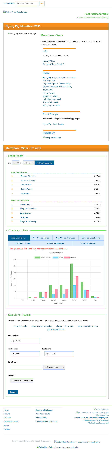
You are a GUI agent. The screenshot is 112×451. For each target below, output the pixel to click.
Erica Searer (25, 213)
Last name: (46, 349)
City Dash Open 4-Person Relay (56, 84)
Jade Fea (24, 217)
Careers (7, 429)
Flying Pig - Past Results (53, 124)
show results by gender (88, 326)
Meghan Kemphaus (28, 208)
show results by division (42, 326)
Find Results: (9, 3)
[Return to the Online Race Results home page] (15, 12)
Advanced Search (11, 422)
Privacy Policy (41, 418)
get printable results (55, 330)
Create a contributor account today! (93, 17)
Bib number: (13, 336)
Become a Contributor (44, 410)
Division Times (23, 243)
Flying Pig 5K (48, 93)
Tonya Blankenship (28, 221)
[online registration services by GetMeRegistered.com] (77, 441)
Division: (12, 376)
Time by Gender (88, 243)
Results (7, 414)
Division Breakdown (91, 238)
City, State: (12, 362)
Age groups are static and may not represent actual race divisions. (38, 249)
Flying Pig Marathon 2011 (23, 26)
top (9, 163)
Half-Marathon (49, 80)
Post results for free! (97, 14)
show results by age (64, 326)
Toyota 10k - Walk (50, 102)
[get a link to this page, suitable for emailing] (92, 412)
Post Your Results (43, 414)
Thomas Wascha (28, 176)
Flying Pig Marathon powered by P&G (59, 77)
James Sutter (26, 189)
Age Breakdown (18, 238)
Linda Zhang (25, 204)
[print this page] (101, 409)
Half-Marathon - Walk (52, 99)
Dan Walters (26, 185)
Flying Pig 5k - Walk (51, 105)
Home (6, 410)
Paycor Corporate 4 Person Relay (57, 87)
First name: (13, 349)
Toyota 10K (48, 90)
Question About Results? (53, 64)
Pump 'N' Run (49, 61)
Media (6, 426)
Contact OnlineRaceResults (46, 422)
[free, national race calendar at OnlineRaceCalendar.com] (58, 447)
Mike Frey (25, 193)
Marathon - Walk (50, 96)
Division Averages (55, 243)
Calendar (7, 418)
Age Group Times (41, 238)
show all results (20, 326)
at (21, 163)
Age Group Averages (65, 238)
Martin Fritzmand (28, 180)
